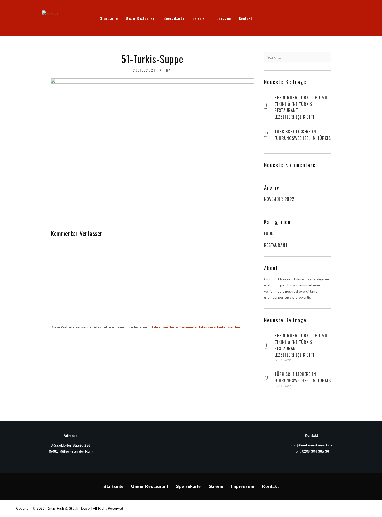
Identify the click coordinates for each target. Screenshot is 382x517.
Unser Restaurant (141, 18)
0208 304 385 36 (315, 452)
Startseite (109, 18)
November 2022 (279, 199)
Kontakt (246, 18)
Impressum (221, 18)
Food (269, 233)
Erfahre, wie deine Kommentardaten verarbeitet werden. (195, 327)
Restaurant (276, 245)
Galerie (198, 18)
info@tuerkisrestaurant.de (312, 445)
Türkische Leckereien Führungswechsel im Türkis (302, 135)
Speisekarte (174, 18)
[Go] (326, 57)
